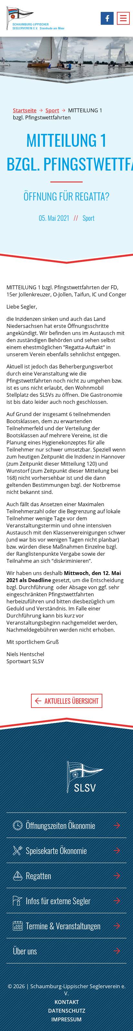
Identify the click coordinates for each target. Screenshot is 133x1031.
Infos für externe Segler (58, 900)
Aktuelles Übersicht (71, 701)
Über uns (25, 951)
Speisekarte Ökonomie (56, 850)
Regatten (38, 875)
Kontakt (67, 1002)
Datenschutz (66, 1010)
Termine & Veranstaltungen (63, 926)
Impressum (66, 1019)
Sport (52, 110)
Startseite (24, 110)
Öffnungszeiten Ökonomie (60, 825)
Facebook (107, 18)
